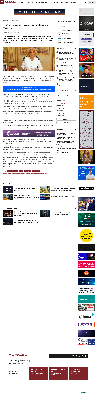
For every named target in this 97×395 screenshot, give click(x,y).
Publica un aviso (66, 119)
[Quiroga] (86, 316)
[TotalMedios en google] (79, 356)
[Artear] (86, 281)
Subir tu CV (66, 122)
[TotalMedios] (20, 355)
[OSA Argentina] (39, 12)
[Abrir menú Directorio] (59, 2)
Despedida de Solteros (42, 173)
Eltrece (28, 173)
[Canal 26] (86, 188)
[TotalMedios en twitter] (76, 356)
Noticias (21, 2)
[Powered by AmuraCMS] (84, 392)
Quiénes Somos (12, 371)
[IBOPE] (29, 89)
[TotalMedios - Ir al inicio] (10, 2)
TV (24, 173)
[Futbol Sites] (86, 220)
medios (20, 173)
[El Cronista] (86, 299)
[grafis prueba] (86, 11)
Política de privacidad (13, 386)
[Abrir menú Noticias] (25, 2)
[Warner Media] (86, 157)
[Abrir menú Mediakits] (34, 2)
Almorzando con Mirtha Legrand (10, 173)
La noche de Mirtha (36, 171)
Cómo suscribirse (13, 373)
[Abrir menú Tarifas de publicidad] (50, 2)
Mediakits (30, 2)
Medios (5, 20)
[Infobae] (86, 102)
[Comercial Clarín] (86, 307)
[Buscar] (85, 2)
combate (33, 173)
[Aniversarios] (86, 129)
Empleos (73, 2)
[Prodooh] (86, 290)
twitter (21, 171)
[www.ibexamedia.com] (86, 256)
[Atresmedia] (86, 204)
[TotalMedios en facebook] (73, 356)
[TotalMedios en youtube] (82, 356)
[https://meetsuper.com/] (86, 264)
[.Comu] (86, 173)
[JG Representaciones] (86, 235)
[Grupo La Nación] (86, 86)
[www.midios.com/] (86, 23)
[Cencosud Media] (86, 39)
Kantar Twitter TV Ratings (12, 171)
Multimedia (64, 2)
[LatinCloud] (86, 333)
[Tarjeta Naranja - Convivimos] (86, 324)
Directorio (55, 2)
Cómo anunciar (12, 375)
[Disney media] (86, 55)
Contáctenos (12, 377)
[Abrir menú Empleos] (78, 2)
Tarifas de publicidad (42, 2)
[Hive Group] (86, 247)
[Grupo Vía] (86, 273)
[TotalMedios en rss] (85, 356)
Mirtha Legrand (27, 171)
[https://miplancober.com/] (29, 133)
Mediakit (11, 379)
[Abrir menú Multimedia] (69, 2)
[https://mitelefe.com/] (86, 70)
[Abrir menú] (2, 2)
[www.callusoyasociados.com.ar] (86, 341)
